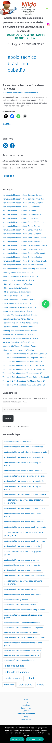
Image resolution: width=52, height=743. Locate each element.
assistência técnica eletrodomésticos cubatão (23, 447)
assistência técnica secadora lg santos (19, 660)
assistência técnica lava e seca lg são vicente (22, 565)
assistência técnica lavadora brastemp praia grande (23, 463)
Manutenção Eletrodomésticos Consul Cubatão (22, 234)
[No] (49, 734)
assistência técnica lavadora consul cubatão (23, 471)
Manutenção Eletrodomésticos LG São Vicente (21, 207)
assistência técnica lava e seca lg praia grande (22, 553)
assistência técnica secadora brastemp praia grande (23, 616)
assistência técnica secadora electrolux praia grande (23, 644)
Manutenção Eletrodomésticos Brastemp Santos (22, 257)
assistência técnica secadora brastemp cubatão (24, 610)
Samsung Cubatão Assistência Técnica (18, 280)
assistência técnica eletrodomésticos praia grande (25, 452)
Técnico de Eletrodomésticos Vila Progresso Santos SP (25, 358)
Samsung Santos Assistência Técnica (18, 272)
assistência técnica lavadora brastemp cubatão (24, 457)
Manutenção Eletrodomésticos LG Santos (19, 210)
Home (26, 699)
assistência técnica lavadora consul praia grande (24, 476)
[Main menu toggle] (47, 8)
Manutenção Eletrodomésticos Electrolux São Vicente (24, 238)
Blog (26, 716)
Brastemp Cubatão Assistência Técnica (18, 342)
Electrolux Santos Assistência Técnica (18, 319)
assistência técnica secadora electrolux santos (22, 650)
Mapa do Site (26, 719)
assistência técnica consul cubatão (18, 442)
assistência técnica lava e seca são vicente (22, 595)
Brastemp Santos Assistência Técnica (18, 334)
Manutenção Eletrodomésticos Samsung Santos (22, 195)
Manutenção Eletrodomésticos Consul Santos (21, 226)
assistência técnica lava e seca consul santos (23, 522)
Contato (26, 711)
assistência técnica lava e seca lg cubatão (22, 546)
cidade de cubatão (14, 665)
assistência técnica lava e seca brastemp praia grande (23, 501)
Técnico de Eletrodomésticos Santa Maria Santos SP (24, 385)
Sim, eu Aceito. (17, 739)
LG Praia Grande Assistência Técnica (18, 292)
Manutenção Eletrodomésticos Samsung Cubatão (23, 203)
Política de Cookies (35, 739)
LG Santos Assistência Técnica (15, 288)
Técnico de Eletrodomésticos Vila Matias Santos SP (23, 365)
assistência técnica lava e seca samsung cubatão (25, 575)
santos (40, 684)
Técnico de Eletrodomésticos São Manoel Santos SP (24, 381)
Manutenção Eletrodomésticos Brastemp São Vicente (24, 253)
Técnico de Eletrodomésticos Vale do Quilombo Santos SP (26, 377)
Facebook (8, 175)
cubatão (31, 678)
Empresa (26, 702)
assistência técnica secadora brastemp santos (22, 623)
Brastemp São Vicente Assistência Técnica (20, 331)
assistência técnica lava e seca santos (20, 589)
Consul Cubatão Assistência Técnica (17, 311)
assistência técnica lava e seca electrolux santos (24, 541)
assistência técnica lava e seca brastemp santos (24, 508)
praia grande (25, 684)
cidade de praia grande (17, 672)
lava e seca (9, 685)
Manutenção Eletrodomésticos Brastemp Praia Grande (25, 261)
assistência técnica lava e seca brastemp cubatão (25, 494)
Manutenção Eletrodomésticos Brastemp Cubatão (23, 265)
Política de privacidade (26, 714)
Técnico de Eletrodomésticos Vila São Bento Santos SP (25, 354)
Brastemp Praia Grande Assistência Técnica (20, 338)
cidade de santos (13, 678)
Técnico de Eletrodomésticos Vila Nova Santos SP (23, 362)
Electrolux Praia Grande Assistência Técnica (20, 323)
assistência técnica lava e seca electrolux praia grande (23, 534)
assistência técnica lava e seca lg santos (21, 560)
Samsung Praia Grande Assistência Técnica (20, 276)
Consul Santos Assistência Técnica (17, 303)
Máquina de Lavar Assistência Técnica (18, 350)
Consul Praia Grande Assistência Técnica (19, 307)
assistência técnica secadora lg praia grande (21, 655)
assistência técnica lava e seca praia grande (22, 570)
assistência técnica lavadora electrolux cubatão (24, 481)
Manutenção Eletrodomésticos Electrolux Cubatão (23, 249)
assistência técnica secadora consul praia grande (23, 628)
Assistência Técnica (11, 92)
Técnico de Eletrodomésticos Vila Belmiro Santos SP (24, 369)
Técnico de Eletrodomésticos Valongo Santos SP (22, 373)
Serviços (26, 705)
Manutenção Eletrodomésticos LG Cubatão (20, 218)
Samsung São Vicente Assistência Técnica (20, 346)
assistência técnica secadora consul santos (21, 632)
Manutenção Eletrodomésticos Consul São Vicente (23, 222)
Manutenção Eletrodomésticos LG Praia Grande (22, 214)
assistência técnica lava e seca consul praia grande (22, 515)
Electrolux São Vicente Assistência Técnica (20, 315)
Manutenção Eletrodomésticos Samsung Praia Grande (24, 199)
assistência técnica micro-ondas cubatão (20, 604)
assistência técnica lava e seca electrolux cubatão (25, 527)
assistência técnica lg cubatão (16, 600)
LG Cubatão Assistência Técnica (16, 296)
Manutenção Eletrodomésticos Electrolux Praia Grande (25, 245)
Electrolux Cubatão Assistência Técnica (19, 327)
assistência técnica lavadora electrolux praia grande (23, 487)
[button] (45, 304)
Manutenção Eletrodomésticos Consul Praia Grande (23, 230)
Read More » (8, 124)
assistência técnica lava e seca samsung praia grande (23, 582)
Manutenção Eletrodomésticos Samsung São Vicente (24, 269)
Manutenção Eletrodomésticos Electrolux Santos (22, 242)
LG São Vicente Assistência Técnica (17, 284)
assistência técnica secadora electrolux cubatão (24, 637)
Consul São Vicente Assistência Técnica (19, 300)
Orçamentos (26, 708)
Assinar (8, 418)
